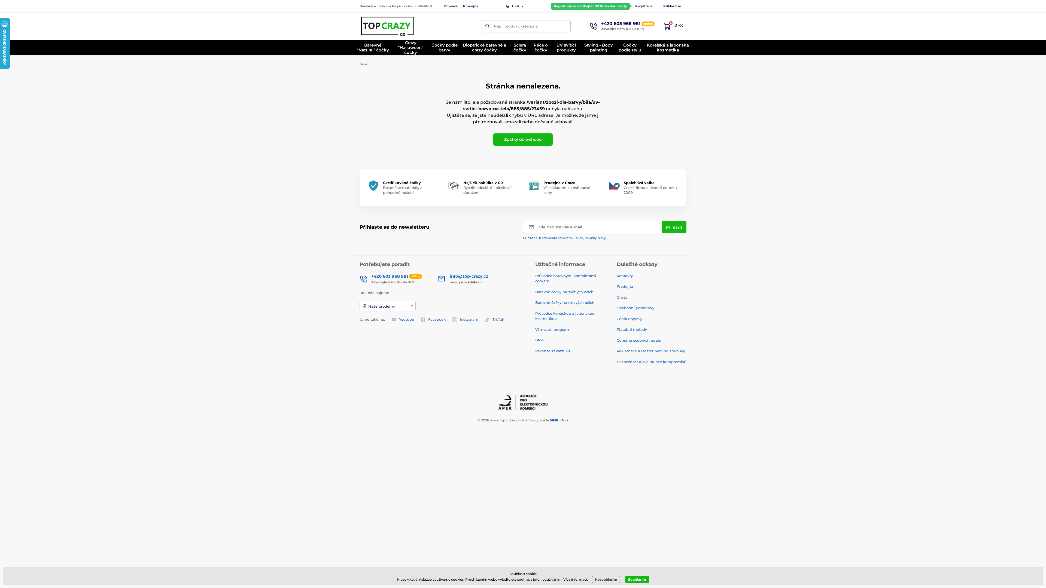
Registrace (643, 6)
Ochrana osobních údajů (639, 340)
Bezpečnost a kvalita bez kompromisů (651, 362)
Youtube (406, 319)
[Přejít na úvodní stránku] (388, 26)
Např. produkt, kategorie (516, 26)
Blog (539, 340)
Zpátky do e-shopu (523, 139)
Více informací (575, 579)
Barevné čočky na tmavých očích (564, 302)
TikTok (498, 319)
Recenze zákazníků (552, 351)
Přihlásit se (672, 6)
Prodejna (470, 6)
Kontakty (625, 276)
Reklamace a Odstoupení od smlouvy (651, 351)
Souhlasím (637, 579)
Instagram (469, 319)
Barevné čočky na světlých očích (564, 292)
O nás (622, 297)
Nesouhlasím (606, 579)
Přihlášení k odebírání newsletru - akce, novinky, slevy (564, 238)
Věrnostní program (552, 329)
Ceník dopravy (629, 319)
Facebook (437, 319)
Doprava (451, 6)
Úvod (364, 64)
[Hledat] (488, 26)
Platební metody (632, 329)
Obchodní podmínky (635, 308)
